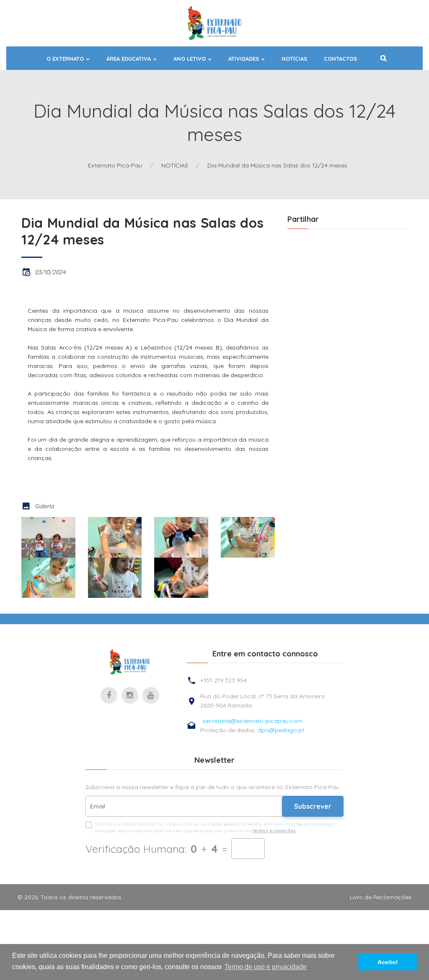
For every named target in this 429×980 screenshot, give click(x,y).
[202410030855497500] (115, 537)
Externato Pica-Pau (115, 165)
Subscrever (312, 806)
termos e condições (274, 830)
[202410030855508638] (115, 578)
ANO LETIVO (189, 59)
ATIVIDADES (243, 59)
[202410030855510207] (181, 578)
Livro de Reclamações (380, 897)
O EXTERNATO (65, 59)
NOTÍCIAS (294, 59)
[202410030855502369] (181, 537)
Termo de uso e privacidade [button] (266, 966)
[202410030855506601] (48, 578)
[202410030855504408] (248, 537)
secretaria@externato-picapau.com (252, 721)
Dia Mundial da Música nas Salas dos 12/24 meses (277, 165)
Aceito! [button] (387, 962)
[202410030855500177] (48, 537)
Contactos (340, 59)
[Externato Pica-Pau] (130, 661)
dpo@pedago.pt (281, 730)
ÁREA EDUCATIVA (128, 59)
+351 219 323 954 (223, 680)
